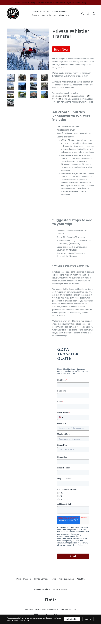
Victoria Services (49, 15)
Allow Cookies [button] (72, 619)
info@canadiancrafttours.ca (64, 96)
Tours (36, 15)
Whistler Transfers (42, 589)
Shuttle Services (60, 11)
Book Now (61, 49)
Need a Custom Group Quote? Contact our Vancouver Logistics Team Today (50, 2)
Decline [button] (88, 619)
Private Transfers (42, 11)
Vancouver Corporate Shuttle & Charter (45, 609)
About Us (64, 15)
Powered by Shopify (68, 609)
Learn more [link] (24, 620)
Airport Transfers (60, 589)
